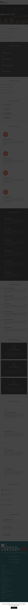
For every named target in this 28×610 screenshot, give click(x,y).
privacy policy (16, 605)
